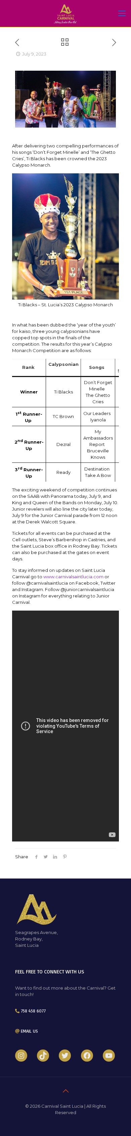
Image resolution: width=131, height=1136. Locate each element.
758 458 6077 (33, 1010)
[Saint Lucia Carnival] (65, 13)
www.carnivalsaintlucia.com (73, 576)
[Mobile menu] (122, 13)
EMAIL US (29, 1031)
